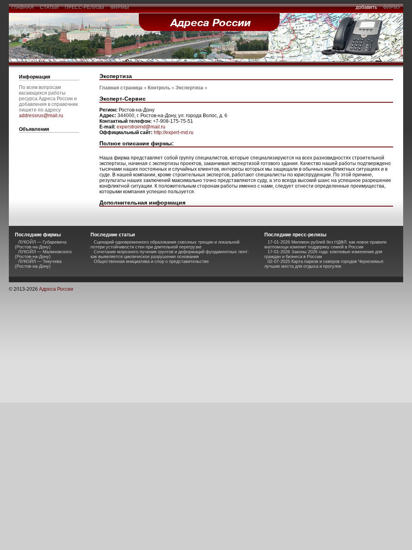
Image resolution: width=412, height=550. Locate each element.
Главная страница (120, 88)
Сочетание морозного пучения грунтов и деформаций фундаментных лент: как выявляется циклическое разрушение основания (170, 254)
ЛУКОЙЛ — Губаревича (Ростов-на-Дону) (40, 244)
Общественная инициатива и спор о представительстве (151, 261)
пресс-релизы (84, 7)
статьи (49, 7)
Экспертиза (189, 88)
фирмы (120, 7)
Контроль (159, 88)
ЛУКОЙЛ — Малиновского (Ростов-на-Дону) (43, 254)
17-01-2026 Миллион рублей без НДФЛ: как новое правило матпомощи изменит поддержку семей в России (325, 244)
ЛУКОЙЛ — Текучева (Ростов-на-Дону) (38, 264)
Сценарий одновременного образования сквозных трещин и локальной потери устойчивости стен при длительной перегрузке (165, 244)
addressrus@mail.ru (41, 115)
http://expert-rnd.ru (174, 132)
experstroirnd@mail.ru (141, 127)
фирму (392, 7)
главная (22, 7)
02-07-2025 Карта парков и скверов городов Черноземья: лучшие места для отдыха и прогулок (324, 264)
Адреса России (56, 289)
